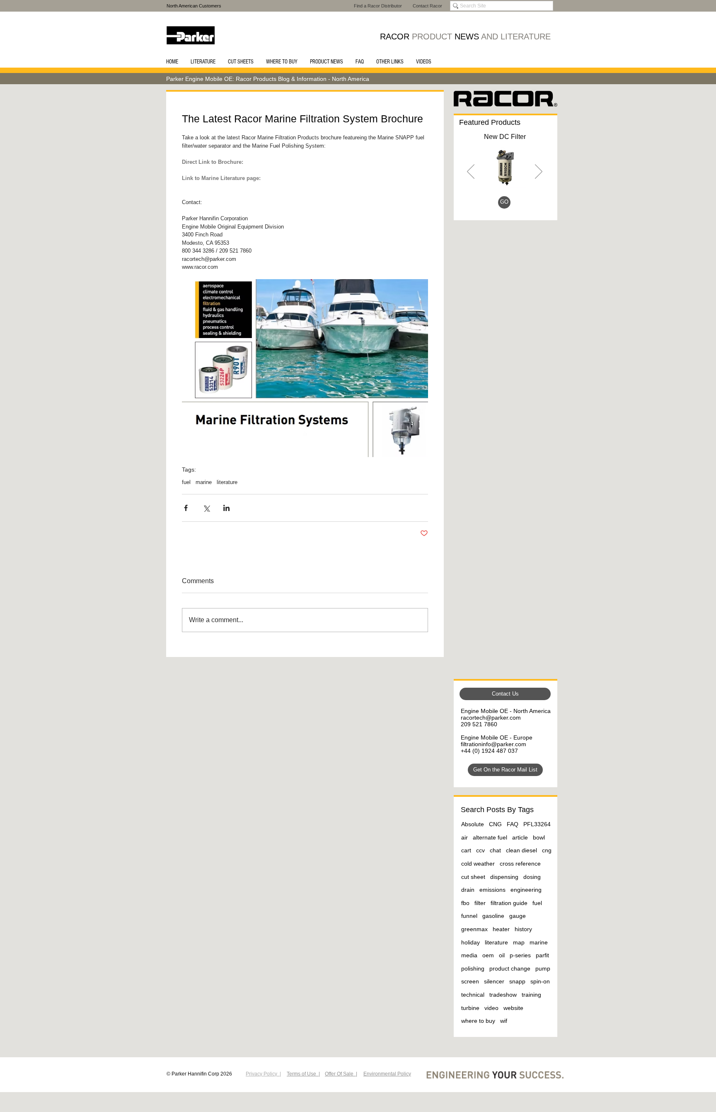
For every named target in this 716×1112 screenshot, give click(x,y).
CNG (495, 824)
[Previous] (470, 172)
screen (470, 981)
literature (227, 482)
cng (547, 850)
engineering (526, 889)
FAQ (512, 824)
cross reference (520, 863)
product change (509, 968)
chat (495, 850)
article (520, 837)
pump (542, 968)
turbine (470, 1008)
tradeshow (503, 994)
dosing (532, 877)
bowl (539, 837)
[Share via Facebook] (186, 508)
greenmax (474, 929)
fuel (186, 482)
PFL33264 (537, 824)
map (519, 942)
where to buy (478, 1020)
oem (488, 955)
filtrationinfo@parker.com (493, 744)
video (491, 1008)
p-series (520, 955)
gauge (517, 915)
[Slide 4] (515, 203)
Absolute (472, 824)
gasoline (493, 915)
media (469, 955)
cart (466, 850)
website (513, 1008)
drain (467, 889)
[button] (203, 62)
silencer (494, 981)
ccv (480, 850)
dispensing (504, 877)
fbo (465, 903)
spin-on (540, 981)
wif (503, 1020)
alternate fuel (490, 837)
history (523, 929)
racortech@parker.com (491, 717)
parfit (542, 955)
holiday (470, 942)
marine (204, 482)
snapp (517, 981)
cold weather (478, 863)
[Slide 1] (495, 204)
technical (472, 994)
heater (501, 929)
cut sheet (473, 877)
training (531, 994)
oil (502, 955)
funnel (469, 915)
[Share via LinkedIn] (226, 508)
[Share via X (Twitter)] (206, 508)
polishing (472, 968)
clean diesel (521, 850)
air (464, 837)
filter (480, 903)
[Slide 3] (505, 203)
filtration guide (509, 903)
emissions (492, 889)
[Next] (538, 172)
